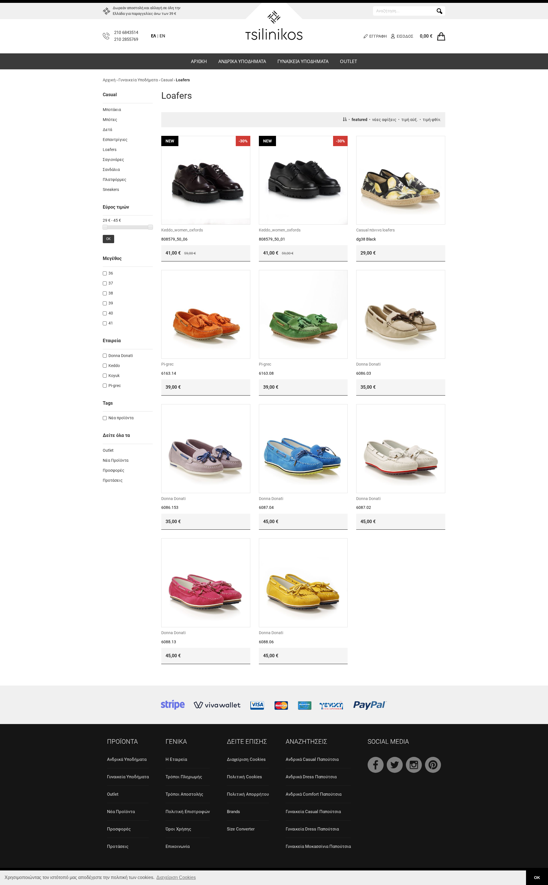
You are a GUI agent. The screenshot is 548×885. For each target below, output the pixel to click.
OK (108, 239)
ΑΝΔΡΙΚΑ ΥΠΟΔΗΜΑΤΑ (242, 61)
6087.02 (363, 507)
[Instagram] (414, 765)
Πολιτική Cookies (244, 776)
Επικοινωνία (178, 846)
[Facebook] (376, 765)
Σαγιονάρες (113, 159)
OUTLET (348, 61)
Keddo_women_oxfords (182, 230)
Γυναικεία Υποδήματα (138, 80)
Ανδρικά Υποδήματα (126, 759)
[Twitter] (395, 765)
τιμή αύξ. (409, 119)
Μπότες (110, 119)
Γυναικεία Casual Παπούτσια (313, 811)
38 (110, 293)
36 (110, 273)
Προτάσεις (113, 480)
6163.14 (168, 373)
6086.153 (169, 507)
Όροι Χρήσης (178, 829)
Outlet (108, 450)
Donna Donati (368, 364)
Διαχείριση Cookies (246, 759)
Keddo (114, 365)
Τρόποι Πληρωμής (184, 776)
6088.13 (168, 642)
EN (162, 36)
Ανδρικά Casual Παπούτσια (312, 759)
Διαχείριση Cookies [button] (176, 877)
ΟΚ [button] (537, 877)
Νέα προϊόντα (121, 418)
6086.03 (363, 373)
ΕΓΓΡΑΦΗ (378, 36)
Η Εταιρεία (176, 759)
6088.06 (266, 642)
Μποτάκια (112, 109)
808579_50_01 (272, 239)
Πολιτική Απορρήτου (248, 794)
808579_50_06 (174, 239)
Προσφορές (113, 470)
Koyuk (114, 375)
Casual (167, 80)
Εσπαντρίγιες (115, 139)
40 (110, 313)
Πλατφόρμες (114, 179)
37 (110, 283)
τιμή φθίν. (432, 119)
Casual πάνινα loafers (375, 230)
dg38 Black (366, 239)
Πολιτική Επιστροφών (188, 811)
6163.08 (266, 373)
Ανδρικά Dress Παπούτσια (311, 776)
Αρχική (109, 80)
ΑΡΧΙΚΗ (199, 61)
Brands (233, 811)
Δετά (107, 129)
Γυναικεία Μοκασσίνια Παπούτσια (318, 846)
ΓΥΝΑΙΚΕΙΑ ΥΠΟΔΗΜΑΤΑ (303, 61)
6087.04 (266, 507)
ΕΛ (153, 36)
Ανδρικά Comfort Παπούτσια (313, 794)
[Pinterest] (433, 765)
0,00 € (426, 36)
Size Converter (241, 829)
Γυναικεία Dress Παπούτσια (312, 829)
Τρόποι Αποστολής (184, 794)
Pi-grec (167, 364)
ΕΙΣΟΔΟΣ (405, 36)
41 (110, 323)
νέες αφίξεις (384, 119)
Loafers (109, 149)
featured (359, 119)
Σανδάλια (111, 169)
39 (110, 303)
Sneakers (111, 189)
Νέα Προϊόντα (115, 460)
